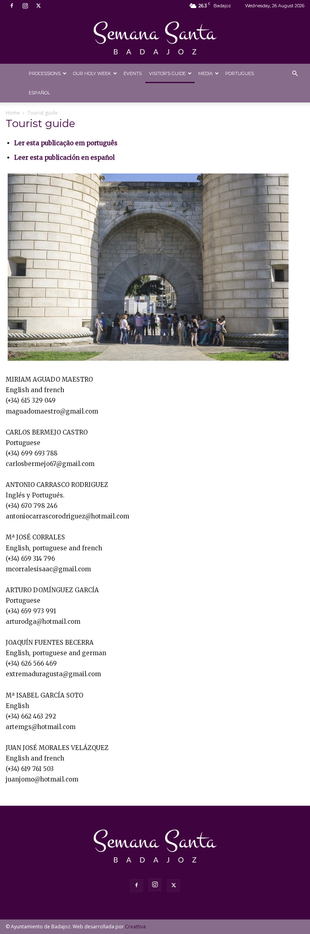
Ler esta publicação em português (65, 143)
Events (133, 73)
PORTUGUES (239, 73)
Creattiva (135, 926)
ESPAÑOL (39, 93)
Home (13, 112)
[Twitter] (38, 5)
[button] (294, 73)
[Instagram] (25, 5)
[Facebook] (12, 5)
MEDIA (205, 73)
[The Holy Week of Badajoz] (155, 38)
